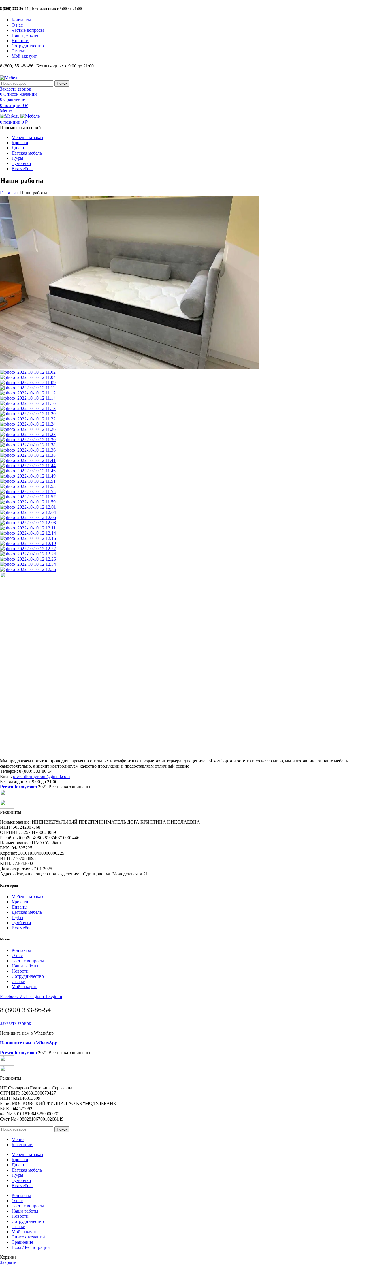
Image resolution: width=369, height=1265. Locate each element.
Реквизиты (10, 812)
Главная (8, 192)
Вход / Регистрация (31, 1247)
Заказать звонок (15, 89)
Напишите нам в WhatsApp (27, 1033)
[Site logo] (9, 77)
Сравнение (22, 1242)
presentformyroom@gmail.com (41, 776)
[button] (184, 812)
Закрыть (8, 1262)
